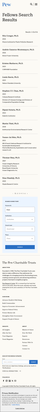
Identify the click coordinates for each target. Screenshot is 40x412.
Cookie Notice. (16, 404)
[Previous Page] (27, 193)
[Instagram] (6, 381)
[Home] (19, 263)
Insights (5, 326)
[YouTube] (15, 381)
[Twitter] (12, 381)
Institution (8, 215)
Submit (33, 362)
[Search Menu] (31, 4)
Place (7, 235)
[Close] (38, 390)
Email (3, 358)
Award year (8, 225)
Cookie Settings (20, 408)
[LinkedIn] (10, 381)
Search (20, 247)
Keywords (8, 205)
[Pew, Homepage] (6, 4)
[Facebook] (3, 381)
